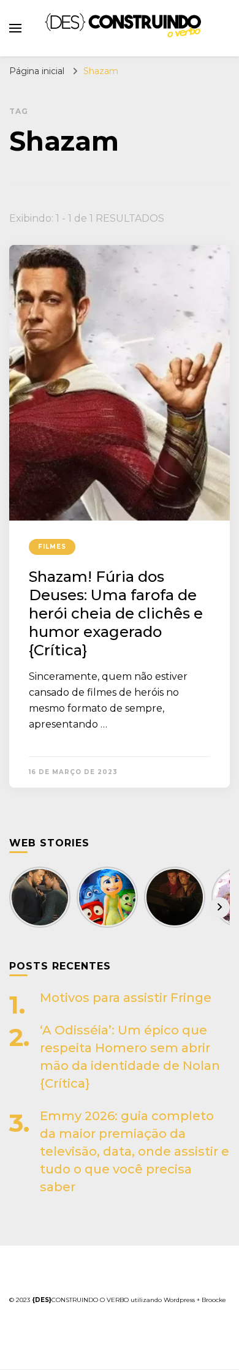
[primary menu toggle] (15, 28)
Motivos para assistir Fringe (125, 997)
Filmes (52, 547)
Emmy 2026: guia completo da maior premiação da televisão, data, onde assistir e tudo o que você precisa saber (134, 1151)
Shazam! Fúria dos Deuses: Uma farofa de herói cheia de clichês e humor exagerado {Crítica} (116, 613)
